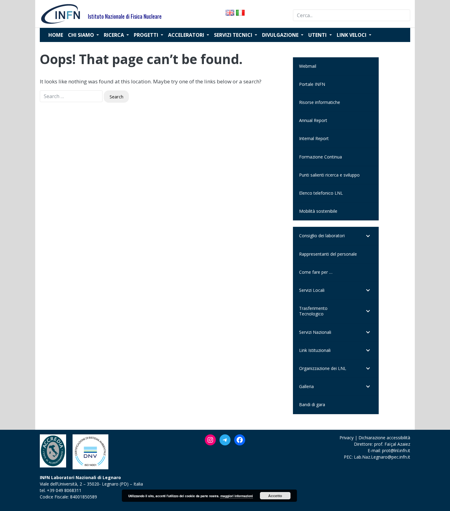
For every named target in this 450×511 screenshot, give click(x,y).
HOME (55, 35)
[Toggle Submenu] (368, 236)
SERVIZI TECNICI (233, 35)
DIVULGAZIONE (281, 35)
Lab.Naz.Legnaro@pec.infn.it (382, 457)
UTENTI (318, 35)
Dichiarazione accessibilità (384, 437)
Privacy (346, 437)
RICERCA (114, 35)
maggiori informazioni (236, 496)
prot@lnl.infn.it (396, 450)
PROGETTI (146, 35)
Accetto (275, 495)
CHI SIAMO (81, 35)
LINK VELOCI (352, 35)
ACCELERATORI (186, 35)
